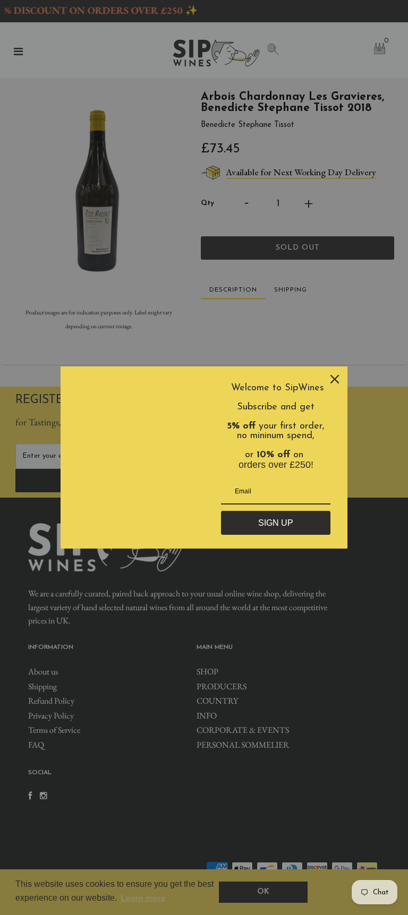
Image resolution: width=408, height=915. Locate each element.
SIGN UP (275, 522)
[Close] (334, 379)
